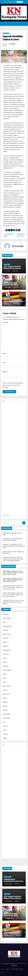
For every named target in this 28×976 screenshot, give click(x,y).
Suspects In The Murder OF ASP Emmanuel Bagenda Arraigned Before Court (14, 546)
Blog (4, 622)
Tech (4, 722)
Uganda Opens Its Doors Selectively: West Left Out (14, 301)
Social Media (6, 714)
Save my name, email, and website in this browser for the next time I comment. (13, 385)
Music (4, 678)
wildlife (5, 738)
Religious (5, 702)
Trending (5, 734)
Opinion (5, 690)
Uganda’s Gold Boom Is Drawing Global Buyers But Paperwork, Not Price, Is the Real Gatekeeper (13, 559)
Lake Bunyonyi (19, 193)
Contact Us (6, 515)
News (4, 682)
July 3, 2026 (8, 901)
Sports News (6, 718)
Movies (5, 674)
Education (5, 646)
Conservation (6, 634)
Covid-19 (5, 638)
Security (5, 710)
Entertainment (7, 650)
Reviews (5, 706)
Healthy (5, 662)
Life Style (5, 666)
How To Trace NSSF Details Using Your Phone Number (13, 602)
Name (5, 353)
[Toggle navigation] (25, 23)
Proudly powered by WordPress (8, 963)
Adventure (6, 614)
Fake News (6, 654)
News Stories (6, 33)
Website (5, 371)
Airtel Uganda (7, 618)
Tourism (5, 726)
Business (5, 630)
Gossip (5, 658)
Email (5, 362)
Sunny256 (12, 44)
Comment (6, 322)
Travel (4, 730)
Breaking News (7, 626)
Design (5, 642)
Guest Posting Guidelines (17, 969)
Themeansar (14, 965)
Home (2, 969)
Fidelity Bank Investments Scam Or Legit (13, 881)
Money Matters (7, 670)
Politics (5, 698)
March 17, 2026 (9, 918)
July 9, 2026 (8, 883)
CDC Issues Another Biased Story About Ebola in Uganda (12, 268)
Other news (6, 694)
